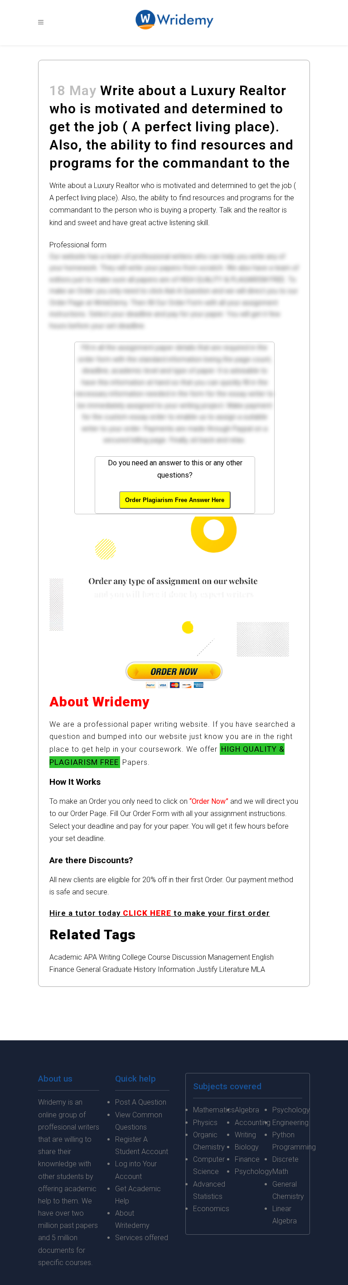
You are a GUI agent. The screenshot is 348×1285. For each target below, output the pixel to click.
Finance (61, 969)
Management (229, 957)
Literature (234, 969)
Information (176, 969)
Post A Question (140, 1102)
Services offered (141, 1237)
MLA (258, 969)
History (145, 969)
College (134, 957)
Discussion (189, 957)
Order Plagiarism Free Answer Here (174, 500)
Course (159, 957)
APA (90, 957)
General (88, 969)
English (263, 957)
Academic (65, 957)
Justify (207, 969)
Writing (109, 957)
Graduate (117, 969)
